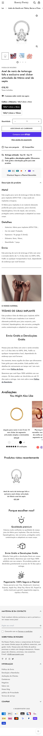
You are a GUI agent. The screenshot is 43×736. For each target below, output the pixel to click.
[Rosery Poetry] (21, 2)
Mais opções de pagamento (21, 140)
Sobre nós (5, 686)
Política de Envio (17, 369)
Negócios (5, 682)
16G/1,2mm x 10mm (12, 113)
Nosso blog (6, 689)
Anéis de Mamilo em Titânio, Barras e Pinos (24, 8)
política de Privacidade (10, 692)
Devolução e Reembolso (10, 672)
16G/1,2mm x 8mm (11, 106)
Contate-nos (6, 679)
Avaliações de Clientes (10, 676)
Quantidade (6, 121)
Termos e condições (25, 631)
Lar (3, 8)
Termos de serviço (8, 696)
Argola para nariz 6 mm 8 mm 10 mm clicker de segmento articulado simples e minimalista (16, 432)
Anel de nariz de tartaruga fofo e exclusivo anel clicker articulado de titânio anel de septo (16, 493)
